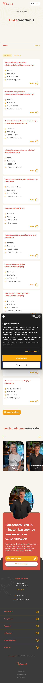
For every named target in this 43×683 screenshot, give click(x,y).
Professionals (8, 612)
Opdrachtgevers (9, 640)
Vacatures (7, 626)
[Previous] (4, 437)
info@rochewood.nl (22, 599)
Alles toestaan (21, 358)
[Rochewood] (8, 3)
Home (17, 11)
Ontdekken (8, 633)
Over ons (7, 647)
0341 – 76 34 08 (22, 596)
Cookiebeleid (22, 656)
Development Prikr (21, 674)
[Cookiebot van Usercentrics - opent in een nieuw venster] (31, 316)
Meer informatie (31, 351)
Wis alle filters (17, 55)
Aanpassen (20, 365)
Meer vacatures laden (11, 412)
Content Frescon (21, 677)
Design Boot (21, 671)
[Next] (39, 437)
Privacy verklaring (31, 656)
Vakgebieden (8, 619)
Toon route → (21, 590)
